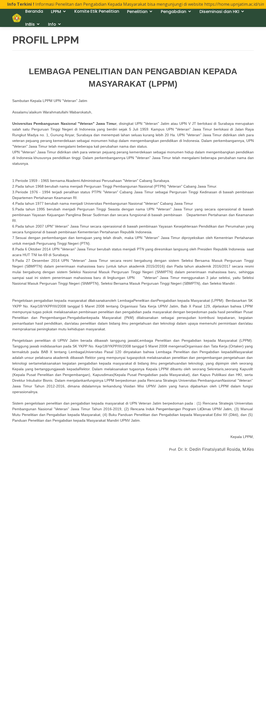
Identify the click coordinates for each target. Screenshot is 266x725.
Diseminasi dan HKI (219, 12)
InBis (30, 24)
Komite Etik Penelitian (96, 11)
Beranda (34, 11)
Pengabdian (173, 12)
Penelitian (137, 12)
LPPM (56, 12)
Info (52, 24)
